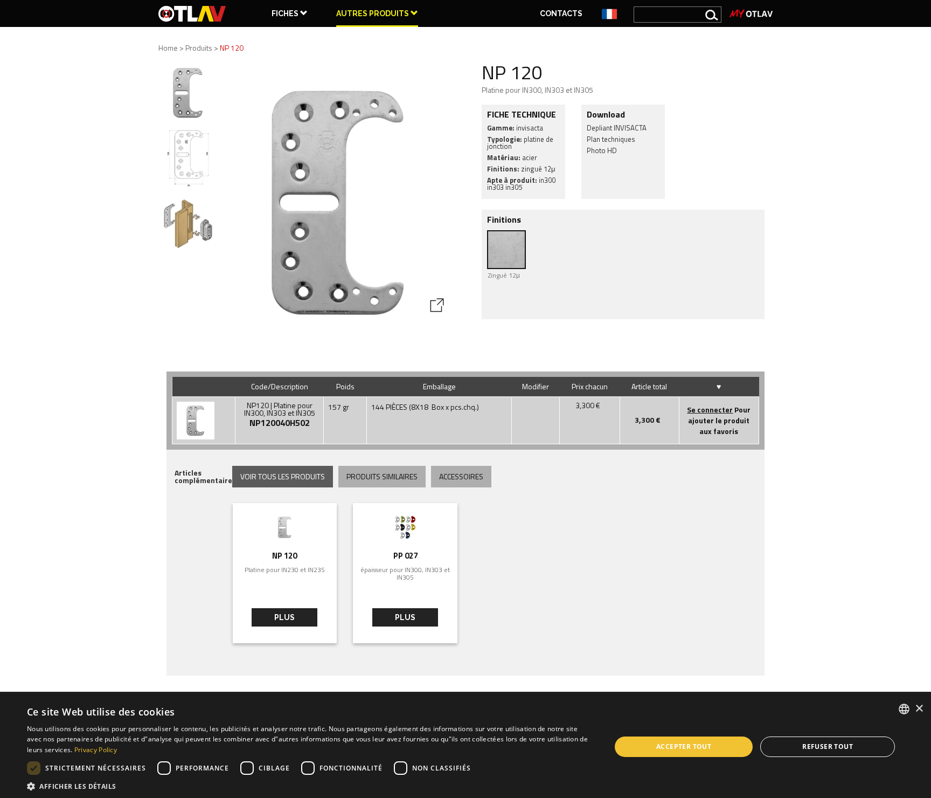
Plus (284, 617)
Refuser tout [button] (827, 746)
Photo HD (602, 150)
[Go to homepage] (192, 13)
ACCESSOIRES (461, 476)
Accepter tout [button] (683, 746)
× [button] (919, 709)
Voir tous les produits (282, 476)
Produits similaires (382, 476)
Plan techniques (611, 139)
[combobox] (904, 709)
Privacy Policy (95, 749)
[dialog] (465, 747)
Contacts (561, 13)
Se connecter (710, 409)
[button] (310, 785)
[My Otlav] (751, 13)
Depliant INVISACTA (617, 127)
